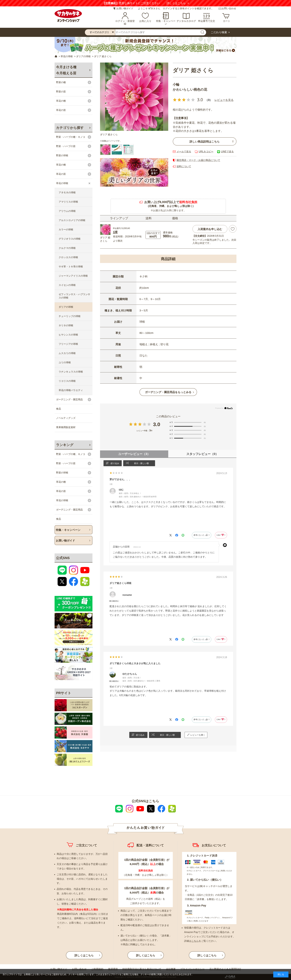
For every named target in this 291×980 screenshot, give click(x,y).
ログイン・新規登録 (125, 22)
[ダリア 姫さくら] (134, 97)
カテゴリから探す (70, 128)
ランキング (65, 445)
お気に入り (145, 21)
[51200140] (117, 149)
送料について (184, 166)
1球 (115, 232)
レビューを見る (224, 100)
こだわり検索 (219, 32)
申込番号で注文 (206, 21)
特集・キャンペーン (166, 22)
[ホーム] (56, 56)
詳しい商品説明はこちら (205, 141)
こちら (195, 941)
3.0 (156, 424)
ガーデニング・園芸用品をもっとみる (168, 392)
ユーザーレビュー (134, 454)
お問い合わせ (229, 8)
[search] (202, 32)
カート (226, 21)
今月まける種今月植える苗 (66, 70)
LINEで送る (227, 151)
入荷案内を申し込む (210, 229)
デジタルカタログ (186, 21)
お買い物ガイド (124, 8)
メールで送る (184, 151)
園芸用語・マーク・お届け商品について (198, 160)
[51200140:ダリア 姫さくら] (105, 149)
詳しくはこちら (176, 3)
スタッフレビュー (202, 454)
